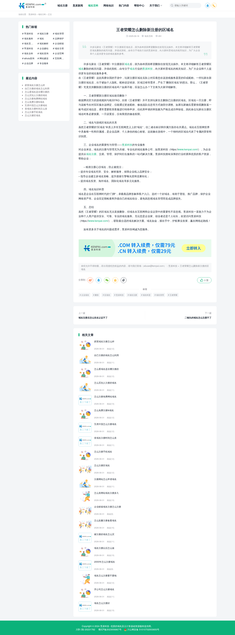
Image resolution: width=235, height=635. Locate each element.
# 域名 (41, 38)
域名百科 (93, 5)
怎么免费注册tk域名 (34, 101)
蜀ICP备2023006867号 (109, 629)
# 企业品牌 (27, 63)
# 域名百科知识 (28, 43)
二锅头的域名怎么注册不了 (198, 315)
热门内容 (124, 5)
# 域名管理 (58, 33)
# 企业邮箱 (58, 43)
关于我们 (154, 5)
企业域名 (85, 294)
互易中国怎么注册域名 (36, 105)
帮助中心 (139, 5)
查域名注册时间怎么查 (36, 108)
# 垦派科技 (27, 33)
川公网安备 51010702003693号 (143, 629)
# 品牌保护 (58, 38)
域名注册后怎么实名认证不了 (93, 315)
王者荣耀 (173, 294)
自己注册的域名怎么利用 (37, 88)
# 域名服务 (27, 38)
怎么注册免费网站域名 (36, 98)
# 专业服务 (43, 63)
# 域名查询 (43, 53)
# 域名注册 (43, 33)
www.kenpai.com (187, 149)
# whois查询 (28, 58)
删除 (97, 294)
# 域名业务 (27, 53)
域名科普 (146, 294)
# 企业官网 (58, 53)
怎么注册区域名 (32, 115)
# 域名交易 (58, 48)
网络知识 (108, 5)
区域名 (107, 294)
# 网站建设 (43, 58)
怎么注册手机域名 (34, 112)
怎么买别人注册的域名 (36, 95)
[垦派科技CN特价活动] (145, 256)
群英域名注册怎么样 (35, 85)
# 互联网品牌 (59, 58)
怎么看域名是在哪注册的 (37, 91)
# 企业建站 (43, 48)
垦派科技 (32, 14)
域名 (127, 64)
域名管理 (160, 294)
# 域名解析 (43, 43)
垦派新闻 (78, 5)
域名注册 (62, 5)
